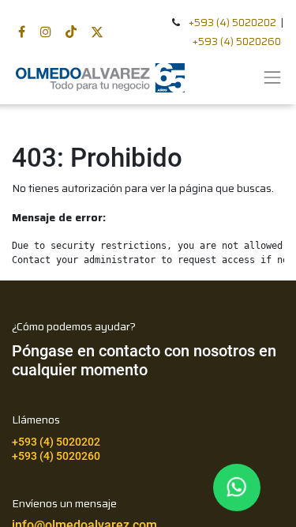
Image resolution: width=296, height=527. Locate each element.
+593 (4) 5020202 (232, 22)
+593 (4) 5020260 (237, 41)
